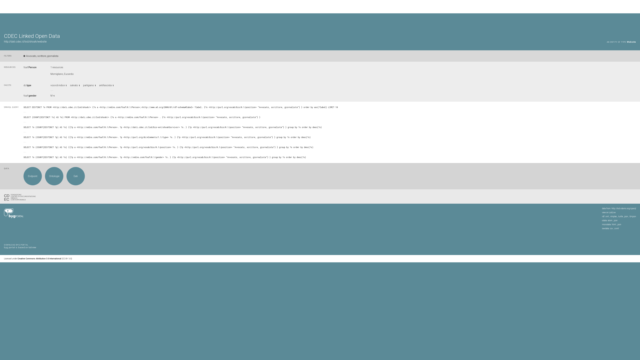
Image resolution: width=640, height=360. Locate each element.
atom (610, 220)
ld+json (633, 216)
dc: (27, 85)
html (614, 224)
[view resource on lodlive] (634, 21)
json (626, 216)
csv (611, 228)
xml (607, 216)
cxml (616, 228)
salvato (74, 85)
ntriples (613, 216)
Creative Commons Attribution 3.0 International (39, 259)
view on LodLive (609, 212)
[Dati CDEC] (20, 197)
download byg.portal (20, 246)
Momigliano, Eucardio (62, 74)
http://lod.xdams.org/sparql (624, 208)
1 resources (56, 67)
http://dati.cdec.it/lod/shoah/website (25, 41)
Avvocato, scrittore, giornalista (42, 56)
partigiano (88, 85)
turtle (620, 216)
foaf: (30, 67)
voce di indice (57, 85)
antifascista (105, 85)
